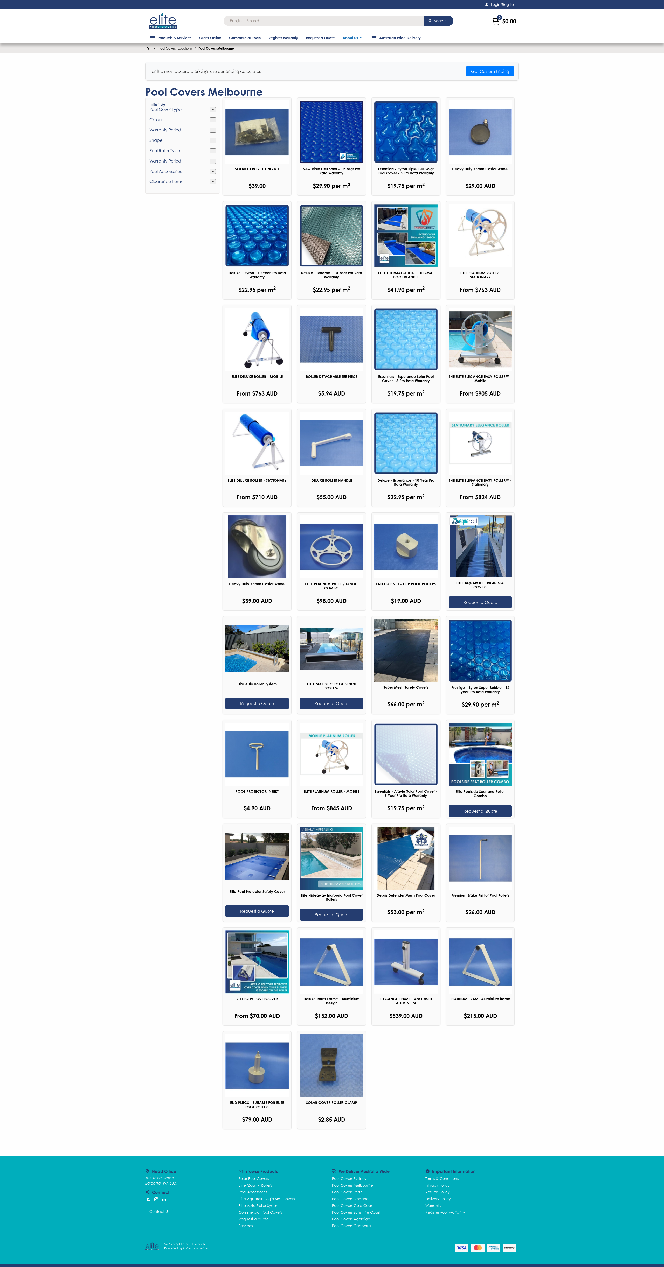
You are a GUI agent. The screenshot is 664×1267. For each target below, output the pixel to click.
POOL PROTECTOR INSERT (257, 791)
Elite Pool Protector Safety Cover (257, 892)
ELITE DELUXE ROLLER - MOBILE (257, 377)
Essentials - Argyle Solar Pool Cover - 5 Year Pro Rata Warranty (406, 793)
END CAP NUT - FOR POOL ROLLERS (406, 584)
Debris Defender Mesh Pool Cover (406, 895)
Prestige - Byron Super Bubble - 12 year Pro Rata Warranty (480, 690)
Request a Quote (480, 602)
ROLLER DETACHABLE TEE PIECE (331, 377)
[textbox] (324, 21)
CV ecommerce (195, 1248)
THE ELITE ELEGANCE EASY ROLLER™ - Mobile (480, 379)
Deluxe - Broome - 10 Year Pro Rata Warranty (331, 275)
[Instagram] (156, 1199)
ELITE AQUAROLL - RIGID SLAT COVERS (480, 585)
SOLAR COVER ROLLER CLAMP (331, 1103)
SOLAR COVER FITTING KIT (257, 169)
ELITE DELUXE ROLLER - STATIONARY (257, 480)
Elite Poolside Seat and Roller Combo (480, 794)
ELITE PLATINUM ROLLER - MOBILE (331, 791)
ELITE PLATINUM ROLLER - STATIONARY (480, 275)
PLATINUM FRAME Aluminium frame (480, 999)
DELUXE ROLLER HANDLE (331, 480)
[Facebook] (148, 1199)
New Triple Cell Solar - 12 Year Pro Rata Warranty (331, 171)
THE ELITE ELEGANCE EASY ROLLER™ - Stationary (480, 482)
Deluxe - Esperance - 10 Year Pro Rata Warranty (405, 482)
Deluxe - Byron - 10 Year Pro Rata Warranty (257, 275)
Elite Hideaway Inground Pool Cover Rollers (332, 897)
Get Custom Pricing (490, 71)
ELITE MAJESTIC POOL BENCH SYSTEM (331, 686)
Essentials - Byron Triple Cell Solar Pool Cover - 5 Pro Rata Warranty (406, 171)
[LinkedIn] (164, 1199)
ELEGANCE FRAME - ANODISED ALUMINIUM (405, 1001)
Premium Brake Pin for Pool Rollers (480, 895)
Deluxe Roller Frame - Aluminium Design (331, 1001)
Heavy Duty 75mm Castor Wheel (480, 169)
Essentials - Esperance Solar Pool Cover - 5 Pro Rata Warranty (406, 379)
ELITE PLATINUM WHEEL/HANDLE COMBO (331, 586)
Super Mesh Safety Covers (405, 687)
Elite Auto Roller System (257, 684)
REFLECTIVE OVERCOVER (257, 999)
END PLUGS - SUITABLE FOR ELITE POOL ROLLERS (257, 1105)
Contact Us (159, 1211)
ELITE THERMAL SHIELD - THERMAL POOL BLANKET (406, 275)
